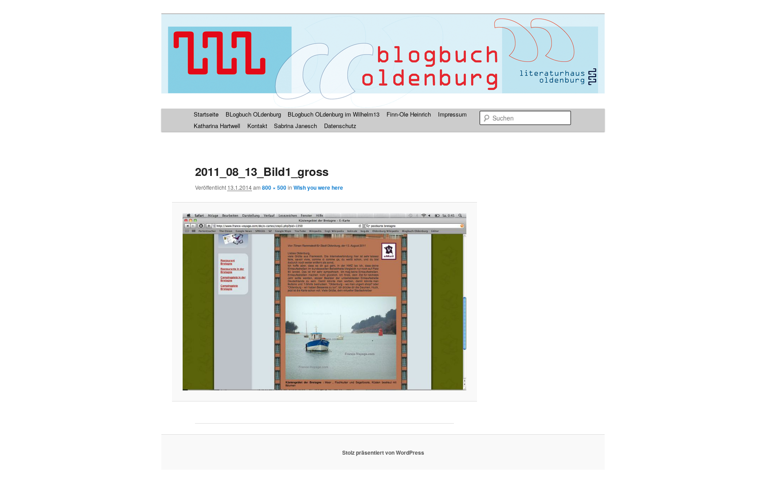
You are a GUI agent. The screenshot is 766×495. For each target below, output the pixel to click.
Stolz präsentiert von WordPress (383, 452)
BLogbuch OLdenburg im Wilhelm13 (333, 114)
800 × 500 (274, 187)
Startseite (206, 114)
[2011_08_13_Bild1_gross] (324, 301)
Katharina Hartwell (217, 125)
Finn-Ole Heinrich (409, 114)
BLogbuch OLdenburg (253, 114)
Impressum (452, 114)
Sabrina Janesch (295, 125)
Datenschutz (340, 125)
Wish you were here (318, 187)
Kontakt (257, 125)
